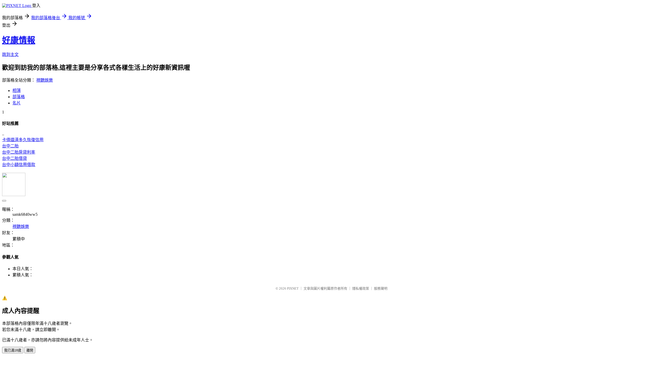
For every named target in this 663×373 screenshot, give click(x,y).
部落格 (18, 97)
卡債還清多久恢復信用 (23, 140)
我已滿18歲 (12, 350)
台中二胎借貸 (14, 158)
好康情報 (18, 40)
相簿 (16, 90)
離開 (29, 350)
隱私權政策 (360, 288)
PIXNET (293, 288)
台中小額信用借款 (18, 164)
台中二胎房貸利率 (18, 152)
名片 (16, 103)
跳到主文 (10, 54)
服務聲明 (380, 288)
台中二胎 (10, 146)
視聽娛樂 (44, 80)
